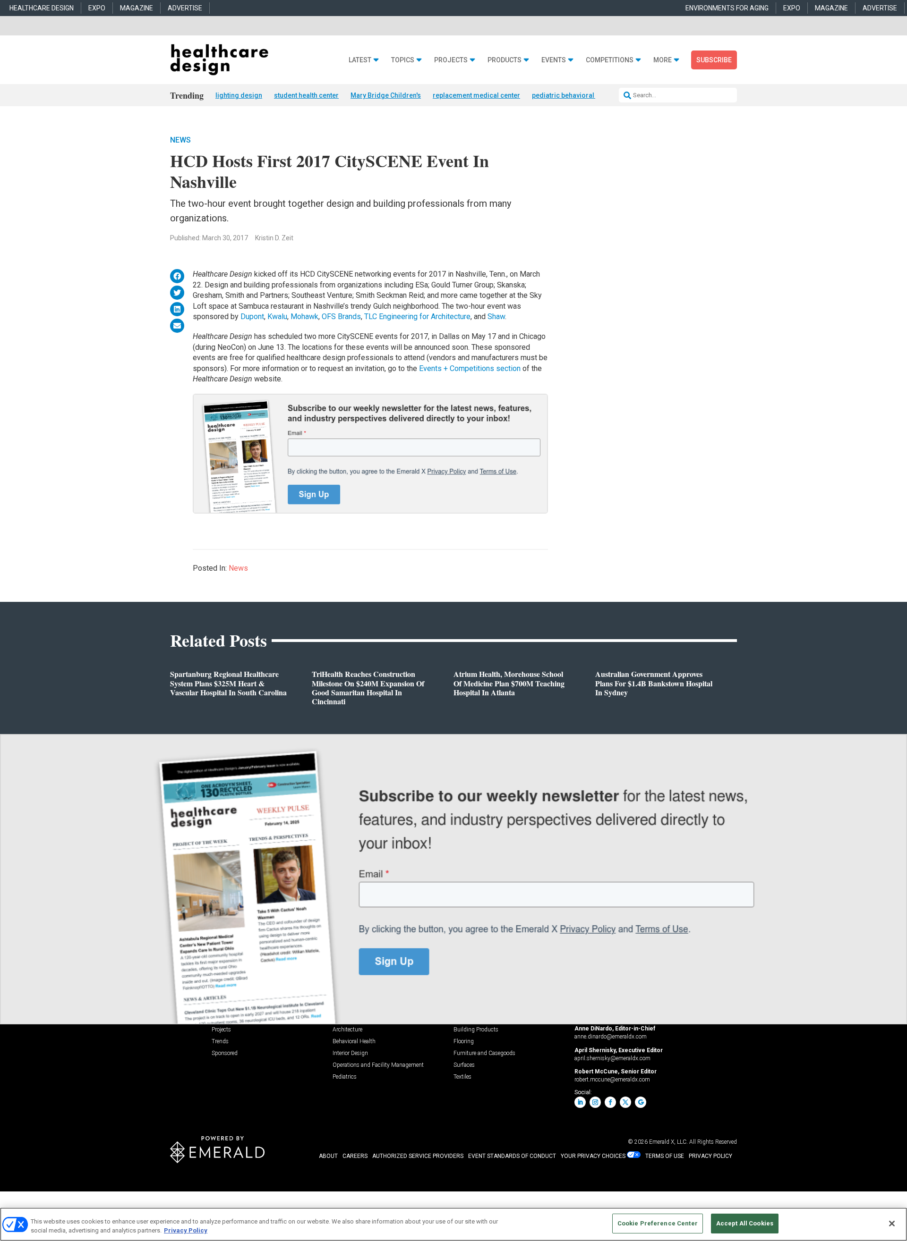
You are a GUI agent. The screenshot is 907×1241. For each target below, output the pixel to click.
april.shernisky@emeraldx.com (612, 1058)
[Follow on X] (625, 1102)
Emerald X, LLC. (668, 1142)
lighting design (238, 95)
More (662, 60)
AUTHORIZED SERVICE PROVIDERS (417, 1156)
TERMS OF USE (664, 1156)
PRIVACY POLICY (710, 1156)
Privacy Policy (185, 1230)
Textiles (462, 1077)
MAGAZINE (136, 8)
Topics (402, 60)
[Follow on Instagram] (595, 1102)
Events (553, 60)
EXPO (96, 8)
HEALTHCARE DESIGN (41, 8)
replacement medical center (476, 95)
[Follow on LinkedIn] (580, 1102)
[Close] (891, 1223)
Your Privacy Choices (593, 1156)
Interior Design (350, 1053)
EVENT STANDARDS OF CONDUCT (512, 1156)
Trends (220, 1041)
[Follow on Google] (640, 1102)
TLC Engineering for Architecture (417, 316)
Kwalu (277, 316)
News (180, 139)
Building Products (476, 1030)
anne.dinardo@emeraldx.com (610, 1036)
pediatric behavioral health (573, 95)
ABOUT (328, 1156)
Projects (451, 60)
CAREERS (355, 1156)
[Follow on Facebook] (610, 1102)
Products (505, 60)
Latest (360, 60)
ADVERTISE (185, 8)
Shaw (496, 316)
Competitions (609, 60)
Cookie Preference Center (657, 1223)
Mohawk (304, 316)
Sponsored (225, 1053)
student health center (306, 95)
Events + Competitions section (470, 368)
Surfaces (464, 1065)
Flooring (464, 1041)
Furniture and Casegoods (484, 1053)
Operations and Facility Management (378, 1065)
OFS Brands (341, 316)
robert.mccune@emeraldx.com (612, 1079)
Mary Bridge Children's (386, 95)
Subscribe (714, 60)
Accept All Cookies (744, 1223)
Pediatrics (345, 1077)
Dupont (252, 316)
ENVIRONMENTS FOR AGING (727, 8)
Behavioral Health (354, 1041)
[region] (453, 1224)
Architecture (347, 1030)
